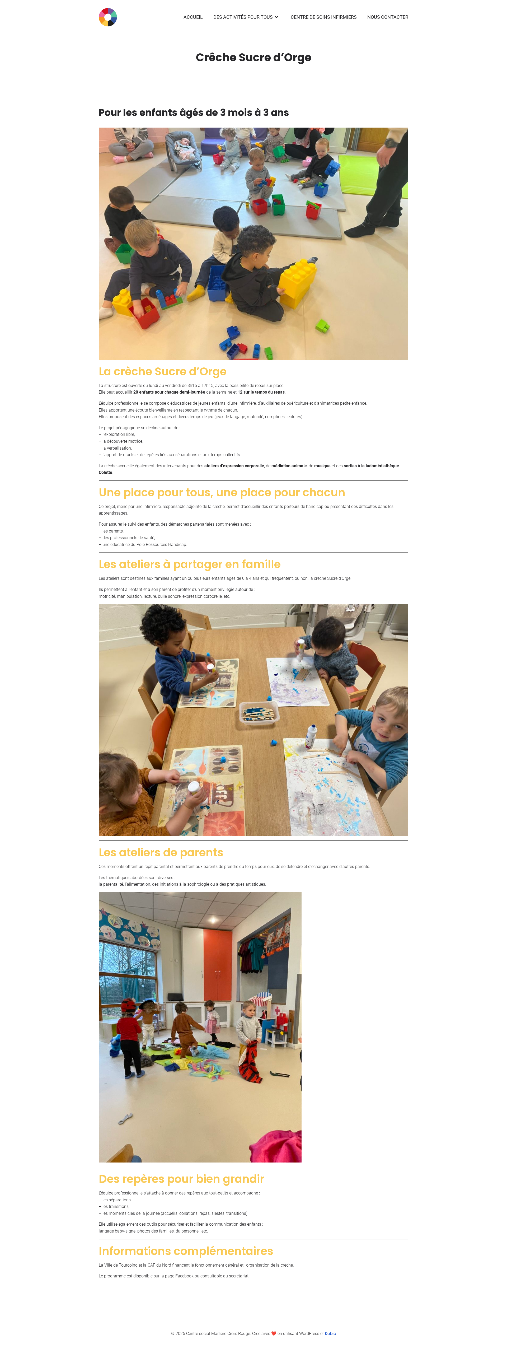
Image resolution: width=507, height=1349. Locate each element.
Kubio (330, 1334)
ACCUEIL (193, 17)
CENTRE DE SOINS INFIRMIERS (324, 17)
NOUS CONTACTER (387, 17)
